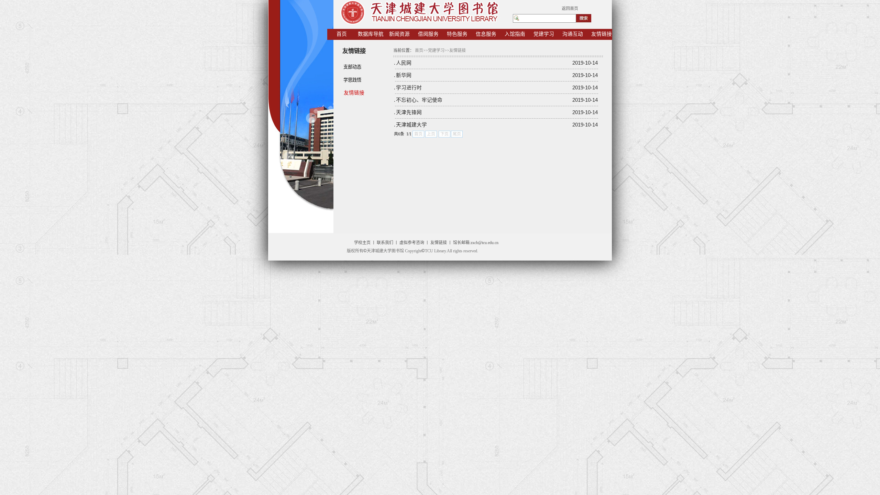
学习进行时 (409, 87)
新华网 (403, 75)
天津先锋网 (409, 112)
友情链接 (438, 242)
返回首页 (570, 8)
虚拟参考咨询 (411, 242)
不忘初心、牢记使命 (419, 100)
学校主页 (362, 242)
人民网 (403, 63)
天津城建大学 (411, 125)
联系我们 (385, 242)
